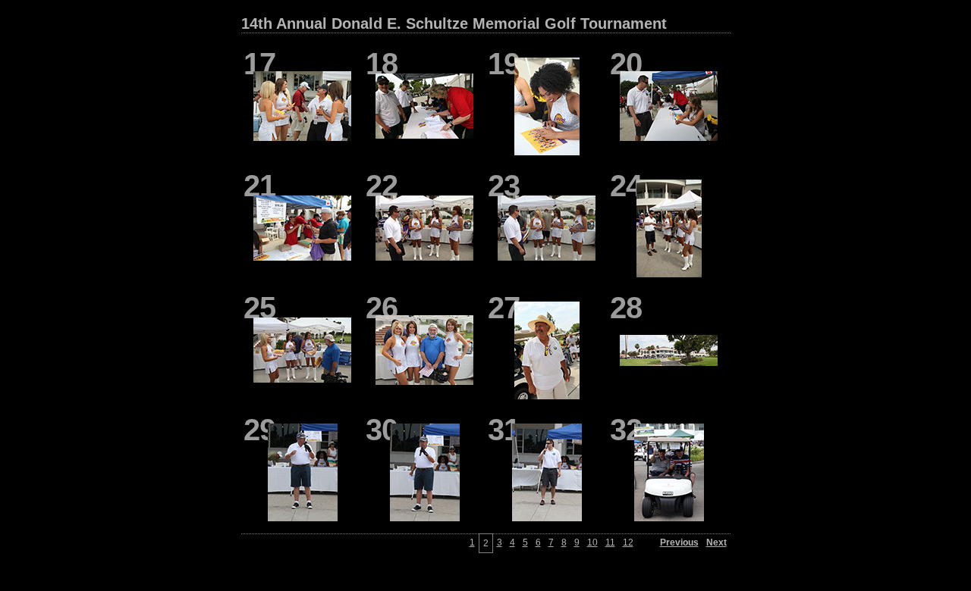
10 (592, 542)
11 (610, 542)
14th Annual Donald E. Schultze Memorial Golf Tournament (454, 23)
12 (628, 542)
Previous (679, 542)
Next (716, 542)
